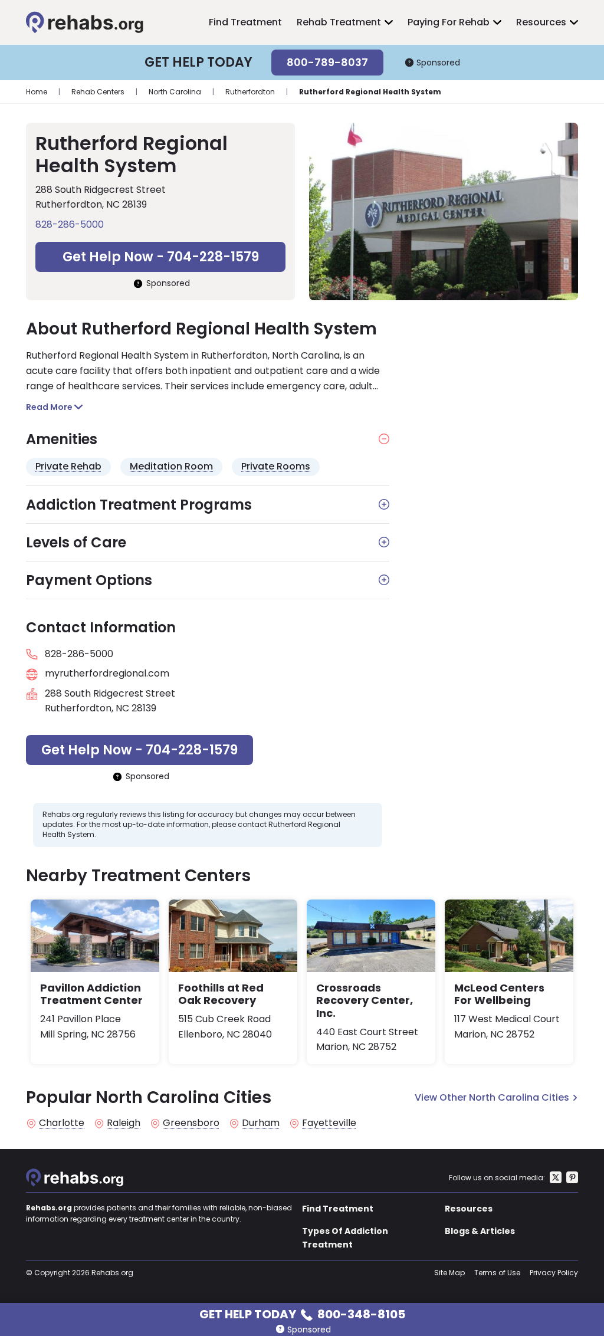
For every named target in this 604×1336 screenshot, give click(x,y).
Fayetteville (329, 1123)
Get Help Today (302, 1313)
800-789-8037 (327, 62)
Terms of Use (497, 1273)
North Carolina (175, 92)
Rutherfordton (250, 92)
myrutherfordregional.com (107, 673)
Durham (261, 1123)
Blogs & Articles (480, 1231)
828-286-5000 (69, 224)
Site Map (449, 1273)
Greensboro (191, 1123)
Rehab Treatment (339, 22)
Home (36, 92)
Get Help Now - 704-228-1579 (161, 257)
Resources (541, 22)
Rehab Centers (97, 92)
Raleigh (123, 1123)
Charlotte (61, 1123)
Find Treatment (245, 22)
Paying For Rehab (449, 22)
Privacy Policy (554, 1273)
